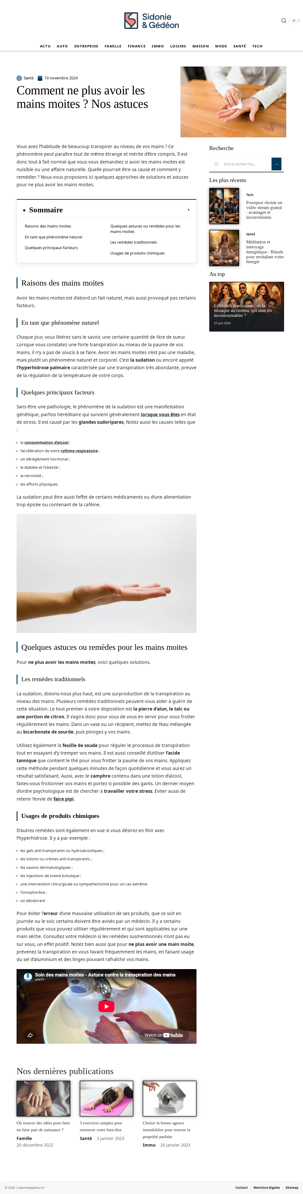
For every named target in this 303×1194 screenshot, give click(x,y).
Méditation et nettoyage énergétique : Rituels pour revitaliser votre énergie (265, 251)
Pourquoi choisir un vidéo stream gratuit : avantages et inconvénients (264, 210)
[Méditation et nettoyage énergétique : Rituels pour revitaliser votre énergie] (224, 248)
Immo (149, 1145)
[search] (283, 21)
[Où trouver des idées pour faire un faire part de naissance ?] (43, 1099)
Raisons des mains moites (48, 226)
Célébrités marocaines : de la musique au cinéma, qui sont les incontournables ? (243, 310)
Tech (250, 195)
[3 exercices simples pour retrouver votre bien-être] (106, 1099)
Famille (24, 1138)
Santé (86, 1138)
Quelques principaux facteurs (51, 247)
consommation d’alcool (46, 442)
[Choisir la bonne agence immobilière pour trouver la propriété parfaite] (169, 1099)
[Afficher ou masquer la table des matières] (126, 210)
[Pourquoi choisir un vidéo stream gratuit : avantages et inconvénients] (224, 206)
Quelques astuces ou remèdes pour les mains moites (145, 228)
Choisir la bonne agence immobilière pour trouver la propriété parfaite (166, 1130)
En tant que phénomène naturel (53, 237)
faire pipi (63, 799)
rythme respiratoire (79, 450)
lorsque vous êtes (160, 414)
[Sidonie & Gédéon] (151, 20)
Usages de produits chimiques (137, 253)
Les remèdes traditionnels (133, 242)
